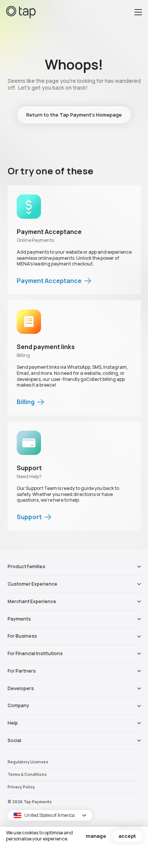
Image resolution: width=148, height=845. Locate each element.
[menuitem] (74, 566)
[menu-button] (138, 12)
